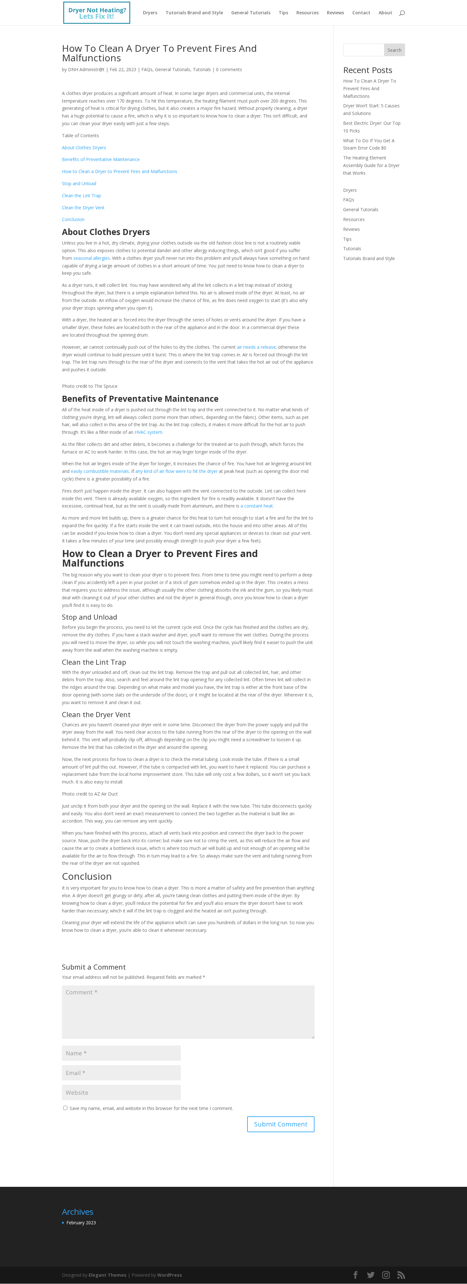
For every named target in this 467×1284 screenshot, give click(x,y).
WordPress (169, 1275)
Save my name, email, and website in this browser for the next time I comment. (151, 1108)
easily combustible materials (100, 471)
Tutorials (202, 69)
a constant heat (256, 506)
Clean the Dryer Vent (83, 208)
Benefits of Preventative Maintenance (101, 159)
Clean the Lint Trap (81, 195)
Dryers (150, 13)
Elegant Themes (107, 1275)
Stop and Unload (79, 183)
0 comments (229, 69)
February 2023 (81, 1223)
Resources (307, 13)
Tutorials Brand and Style (194, 13)
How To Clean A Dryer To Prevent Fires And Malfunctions (369, 88)
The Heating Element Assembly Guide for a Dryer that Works (371, 165)
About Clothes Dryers (84, 148)
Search (395, 50)
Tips (283, 13)
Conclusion (73, 219)
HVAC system (148, 432)
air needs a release (256, 347)
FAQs (146, 69)
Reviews (335, 13)
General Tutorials (250, 13)
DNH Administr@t (86, 69)
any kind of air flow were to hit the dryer (176, 471)
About (385, 13)
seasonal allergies (91, 258)
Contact (361, 13)
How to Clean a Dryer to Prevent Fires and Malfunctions (119, 171)
